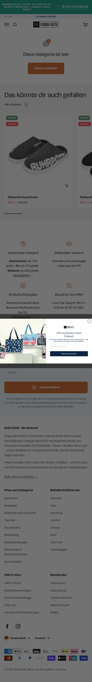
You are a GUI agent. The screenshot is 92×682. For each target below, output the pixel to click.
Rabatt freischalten (69, 353)
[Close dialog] (89, 321)
